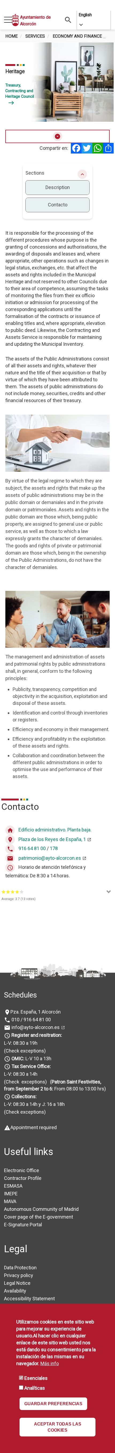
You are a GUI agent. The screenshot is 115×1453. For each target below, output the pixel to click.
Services (35, 36)
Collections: (24, 1096)
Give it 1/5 (3, 892)
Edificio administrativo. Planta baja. (54, 830)
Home (11, 36)
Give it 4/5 (17, 892)
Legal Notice (17, 1283)
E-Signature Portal (23, 1224)
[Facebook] (76, 148)
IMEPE (11, 1193)
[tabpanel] (57, 82)
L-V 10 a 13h (31, 1058)
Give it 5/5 (22, 892)
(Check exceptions (24, 1051)
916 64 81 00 (32, 848)
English (85, 14)
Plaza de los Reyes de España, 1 (52, 839)
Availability (15, 1291)
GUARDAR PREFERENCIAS (53, 1403)
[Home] (15, 20)
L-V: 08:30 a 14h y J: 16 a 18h (34, 1104)
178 (54, 848)
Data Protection (20, 1267)
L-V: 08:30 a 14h (20, 1074)
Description (57, 187)
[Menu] (8, 20)
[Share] (108, 148)
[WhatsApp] (97, 148)
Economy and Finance (77, 36)
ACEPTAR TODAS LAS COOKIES (57, 1427)
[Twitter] (87, 148)
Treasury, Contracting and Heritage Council (19, 94)
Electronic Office (21, 1170)
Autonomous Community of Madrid (41, 1209)
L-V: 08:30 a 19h (20, 1043)
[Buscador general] (68, 19)
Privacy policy (18, 1275)
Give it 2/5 (8, 892)
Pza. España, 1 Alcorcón (35, 1012)
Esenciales (36, 1378)
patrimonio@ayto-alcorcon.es (49, 858)
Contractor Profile (22, 1178)
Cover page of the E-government (38, 1217)
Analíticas (34, 1388)
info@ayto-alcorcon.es (35, 1027)
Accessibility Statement (29, 1298)
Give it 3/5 (12, 892)
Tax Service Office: (31, 1066)
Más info (49, 1363)
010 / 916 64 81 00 (30, 1019)
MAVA (10, 1201)
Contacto (57, 204)
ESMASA (13, 1186)
